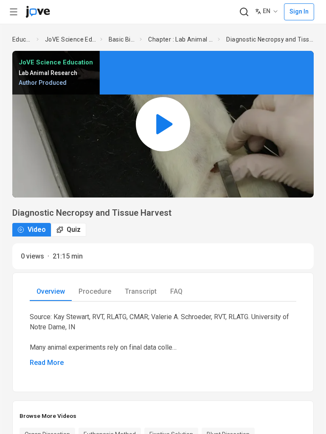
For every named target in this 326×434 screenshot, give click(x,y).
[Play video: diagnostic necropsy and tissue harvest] (163, 124)
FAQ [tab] (176, 291)
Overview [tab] (51, 291)
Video (37, 229)
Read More (47, 363)
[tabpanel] (163, 340)
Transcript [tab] (141, 291)
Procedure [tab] (95, 291)
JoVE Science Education (71, 39)
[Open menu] (13, 12)
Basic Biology (123, 39)
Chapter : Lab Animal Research (181, 39)
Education (22, 39)
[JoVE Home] (37, 12)
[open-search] (244, 12)
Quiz (74, 229)
